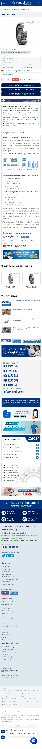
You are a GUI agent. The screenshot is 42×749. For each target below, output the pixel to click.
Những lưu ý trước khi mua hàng (9, 626)
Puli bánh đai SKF (12, 698)
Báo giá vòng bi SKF (34, 701)
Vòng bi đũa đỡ (35, 690)
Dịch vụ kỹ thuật (5, 581)
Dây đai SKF (4, 698)
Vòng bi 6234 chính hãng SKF (11, 15)
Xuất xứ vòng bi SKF (31, 698)
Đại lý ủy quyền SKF (6, 566)
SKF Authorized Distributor (8, 535)
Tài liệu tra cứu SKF (6, 574)
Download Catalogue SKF (8, 576)
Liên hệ (3, 623)
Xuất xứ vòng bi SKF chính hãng (9, 678)
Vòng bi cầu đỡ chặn (12, 693)
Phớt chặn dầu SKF (22, 698)
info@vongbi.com (13, 391)
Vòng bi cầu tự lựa (27, 690)
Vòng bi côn (11, 690)
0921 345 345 (10, 366)
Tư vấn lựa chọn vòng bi (7, 584)
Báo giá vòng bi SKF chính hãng (9, 579)
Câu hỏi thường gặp (6, 613)
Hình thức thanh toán (7, 618)
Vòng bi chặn (4, 693)
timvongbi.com (7, 635)
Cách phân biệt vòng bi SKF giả (9, 675)
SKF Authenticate (35, 115)
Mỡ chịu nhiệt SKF (15, 696)
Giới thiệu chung (5, 569)
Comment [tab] (21, 133)
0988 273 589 (10, 376)
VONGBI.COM (13, 125)
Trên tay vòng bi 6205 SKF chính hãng (22, 309)
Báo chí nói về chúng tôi (7, 571)
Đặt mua (16, 79)
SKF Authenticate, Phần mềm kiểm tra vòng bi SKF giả (26, 300)
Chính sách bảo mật (6, 608)
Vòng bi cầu (4, 690)
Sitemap (3, 621)
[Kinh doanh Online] (3, 732)
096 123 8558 (10, 371)
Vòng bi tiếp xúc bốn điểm (23, 693)
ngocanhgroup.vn (7, 640)
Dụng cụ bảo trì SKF (24, 696)
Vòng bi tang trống (18, 690)
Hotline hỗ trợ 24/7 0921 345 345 (22, 85)
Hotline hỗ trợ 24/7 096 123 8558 (22, 89)
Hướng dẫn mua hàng (7, 74)
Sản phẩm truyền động (7, 657)
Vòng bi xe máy (33, 693)
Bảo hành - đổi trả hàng (7, 611)
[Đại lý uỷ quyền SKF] (16, 237)
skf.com (5, 637)
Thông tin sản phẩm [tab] (9, 133)
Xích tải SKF (32, 696)
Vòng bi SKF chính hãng (7, 647)
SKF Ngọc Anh (14, 704)
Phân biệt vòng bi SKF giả (7, 701)
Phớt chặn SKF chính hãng (8, 654)
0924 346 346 (10, 385)
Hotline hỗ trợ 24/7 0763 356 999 (22, 94)
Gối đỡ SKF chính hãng (7, 649)
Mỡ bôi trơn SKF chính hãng (8, 652)
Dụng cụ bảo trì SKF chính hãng (9, 659)
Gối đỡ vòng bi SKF (5, 696)
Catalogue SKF (25, 701)
